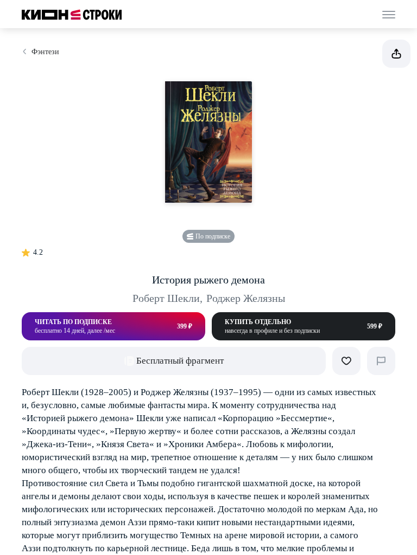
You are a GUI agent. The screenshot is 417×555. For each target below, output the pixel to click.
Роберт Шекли (167, 298)
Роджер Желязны (245, 298)
